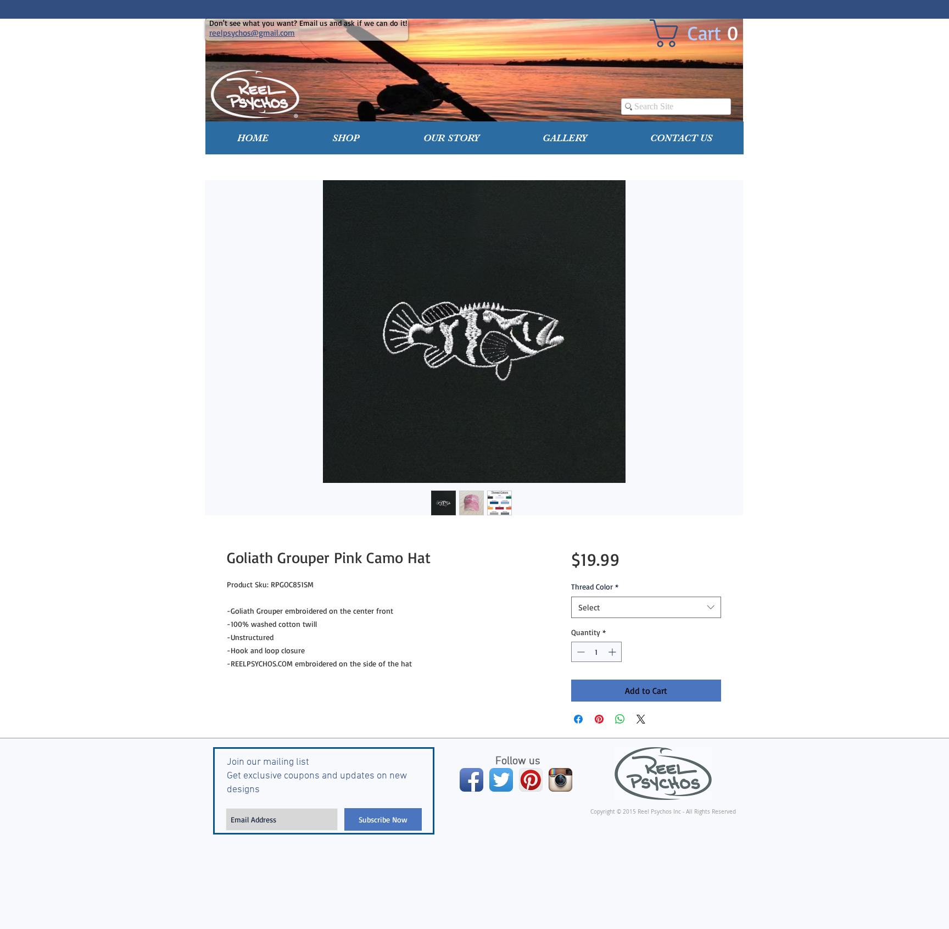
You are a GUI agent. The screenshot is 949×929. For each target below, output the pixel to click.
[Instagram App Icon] (560, 780)
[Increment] (613, 651)
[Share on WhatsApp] (620, 719)
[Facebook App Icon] (471, 780)
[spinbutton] (596, 651)
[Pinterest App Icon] (531, 780)
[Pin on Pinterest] (599, 719)
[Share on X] (640, 719)
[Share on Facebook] (578, 719)
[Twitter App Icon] (501, 780)
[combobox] (646, 607)
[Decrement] (580, 651)
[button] (346, 137)
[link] (702, 33)
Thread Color (594, 586)
